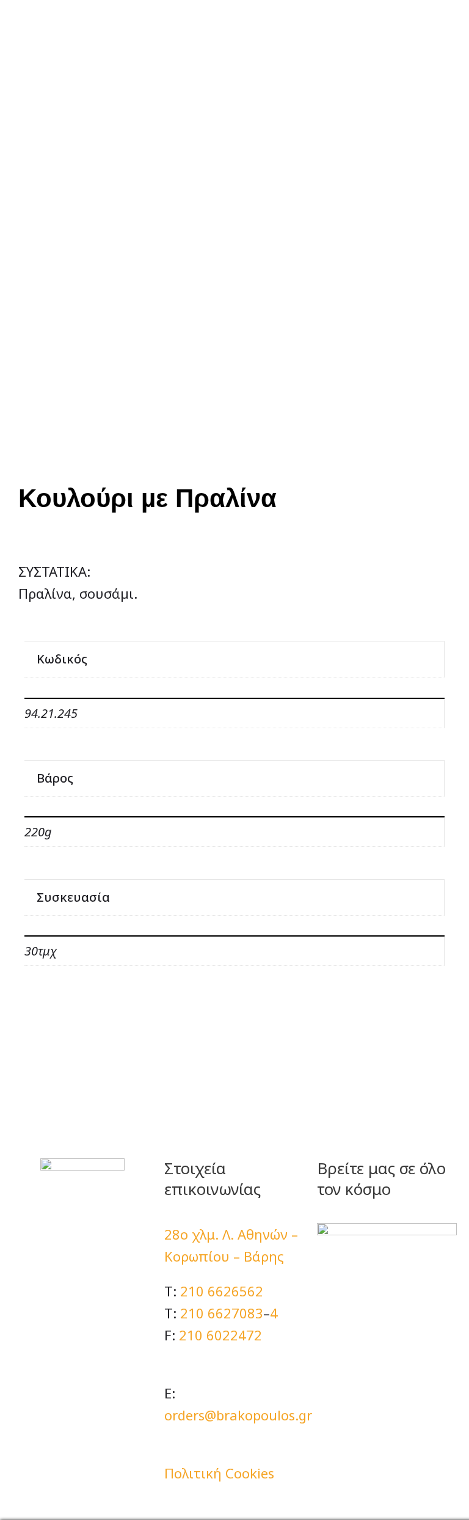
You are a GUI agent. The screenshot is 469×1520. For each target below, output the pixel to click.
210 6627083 (221, 1313)
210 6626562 (221, 1291)
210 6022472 (220, 1335)
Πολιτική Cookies (219, 1473)
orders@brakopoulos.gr (238, 1415)
